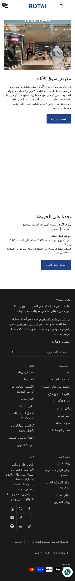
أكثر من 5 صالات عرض (53, 319)
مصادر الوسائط (61, 430)
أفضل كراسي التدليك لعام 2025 (21, 416)
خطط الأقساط (61, 401)
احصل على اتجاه (56, 265)
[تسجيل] (13, 352)
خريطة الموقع (25, 445)
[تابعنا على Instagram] (29, 517)
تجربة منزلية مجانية (58, 379)
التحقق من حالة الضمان (56, 386)
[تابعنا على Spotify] (12, 526)
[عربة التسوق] (6, 6)
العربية (18, 541)
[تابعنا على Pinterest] (20, 517)
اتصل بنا (65, 372)
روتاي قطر (64, 463)
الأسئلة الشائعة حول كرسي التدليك (21, 389)
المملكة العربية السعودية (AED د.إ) (49, 541)
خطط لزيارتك (59, 118)
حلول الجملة (62, 423)
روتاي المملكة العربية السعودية (57, 485)
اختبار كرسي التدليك (21, 437)
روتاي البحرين (62, 502)
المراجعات (64, 415)
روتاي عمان (63, 495)
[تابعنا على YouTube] (12, 517)
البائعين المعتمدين (27, 324)
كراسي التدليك (38, 306)
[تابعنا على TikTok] (29, 526)
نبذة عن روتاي (25, 372)
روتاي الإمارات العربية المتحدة (57, 472)
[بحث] (61, 6)
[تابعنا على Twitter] (20, 509)
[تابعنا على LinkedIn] (20, 526)
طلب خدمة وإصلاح (59, 394)
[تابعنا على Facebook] (29, 509)
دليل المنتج (63, 408)
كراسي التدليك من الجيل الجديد (22, 428)
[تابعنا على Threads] (12, 509)
